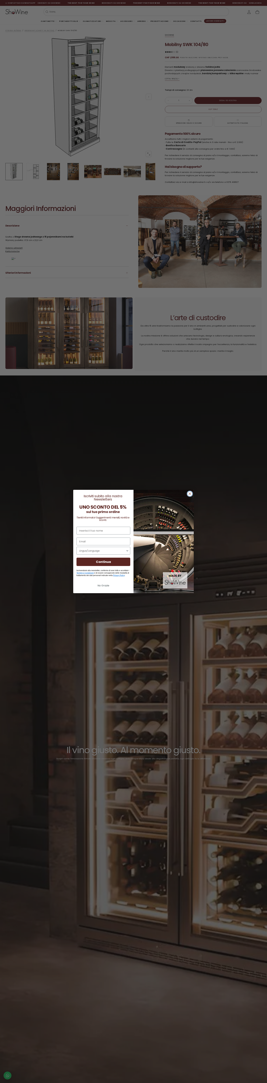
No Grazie (103, 585)
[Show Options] (127, 550)
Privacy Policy (119, 575)
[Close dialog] (190, 493)
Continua (103, 562)
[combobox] (102, 550)
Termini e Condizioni (85, 573)
